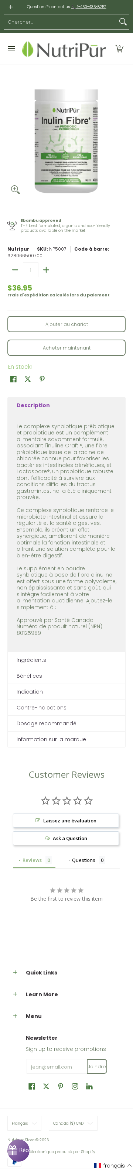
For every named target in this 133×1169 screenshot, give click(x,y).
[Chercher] (123, 21)
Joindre (97, 1066)
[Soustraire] (15, 270)
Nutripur (18, 249)
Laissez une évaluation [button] (69, 820)
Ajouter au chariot (66, 324)
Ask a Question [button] (70, 838)
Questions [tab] (83, 860)
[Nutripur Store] (64, 49)
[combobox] (60, 21)
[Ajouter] (46, 270)
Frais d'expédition (28, 295)
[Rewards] (18, 1150)
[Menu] (11, 49)
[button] (119, 49)
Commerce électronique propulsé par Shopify (51, 1152)
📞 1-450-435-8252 (88, 7)
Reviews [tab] (32, 860)
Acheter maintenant (67, 348)
